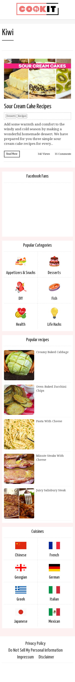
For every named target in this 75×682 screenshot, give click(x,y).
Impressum (25, 657)
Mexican (54, 621)
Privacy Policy (35, 643)
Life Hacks (54, 325)
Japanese (20, 621)
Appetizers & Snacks (20, 273)
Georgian (21, 577)
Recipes (22, 116)
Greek (21, 599)
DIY (21, 299)
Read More (11, 153)
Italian (54, 599)
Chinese (20, 555)
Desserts (11, 116)
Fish (54, 299)
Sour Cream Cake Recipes (27, 106)
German (54, 577)
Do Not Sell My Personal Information (35, 650)
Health (20, 325)
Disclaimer (46, 657)
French (54, 555)
